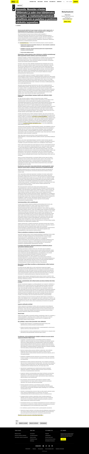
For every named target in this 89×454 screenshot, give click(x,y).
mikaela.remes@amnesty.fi (67, 18)
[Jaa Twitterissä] (13, 9)
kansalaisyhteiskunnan (24, 42)
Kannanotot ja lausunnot (23, 423)
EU (16, 423)
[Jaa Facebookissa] (13, 7)
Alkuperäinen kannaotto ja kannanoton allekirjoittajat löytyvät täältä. (30, 415)
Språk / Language (69, 1)
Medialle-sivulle (67, 21)
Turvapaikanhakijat (43, 423)
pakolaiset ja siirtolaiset (34, 423)
